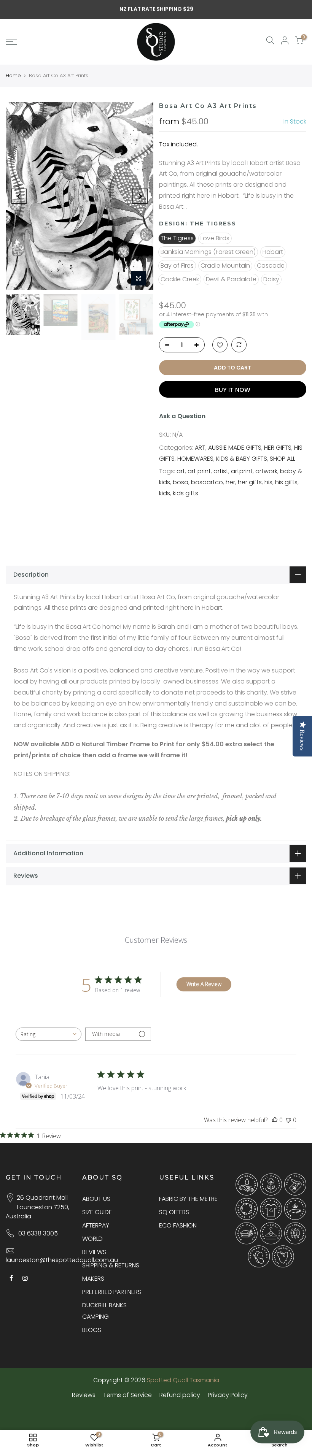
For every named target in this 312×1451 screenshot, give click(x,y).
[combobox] (48, 1034)
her (230, 482)
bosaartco (207, 482)
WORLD (92, 1238)
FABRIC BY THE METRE (188, 1198)
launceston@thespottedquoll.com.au (62, 1260)
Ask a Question (182, 416)
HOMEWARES (195, 458)
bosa (180, 482)
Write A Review (203, 984)
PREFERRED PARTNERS (111, 1292)
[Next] (140, 196)
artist (220, 471)
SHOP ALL (282, 458)
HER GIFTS (277, 447)
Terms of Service (127, 1395)
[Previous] (19, 196)
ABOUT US (96, 1198)
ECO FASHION (178, 1225)
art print (199, 471)
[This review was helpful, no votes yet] (274, 1120)
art (181, 471)
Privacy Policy (228, 1395)
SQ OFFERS (174, 1212)
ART (200, 447)
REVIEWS (94, 1252)
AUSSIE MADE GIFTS (234, 447)
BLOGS (91, 1330)
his (268, 482)
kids (164, 493)
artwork (266, 471)
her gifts (250, 482)
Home (13, 75)
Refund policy (179, 1395)
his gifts (286, 482)
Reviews (84, 1395)
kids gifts (185, 493)
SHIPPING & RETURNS (110, 1265)
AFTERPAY (95, 1225)
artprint (242, 471)
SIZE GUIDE (97, 1212)
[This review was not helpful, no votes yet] (288, 1120)
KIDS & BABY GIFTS (241, 458)
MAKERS (93, 1278)
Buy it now (232, 389)
